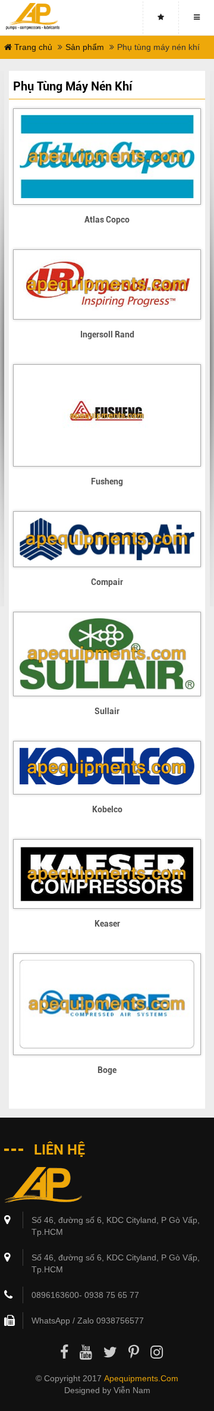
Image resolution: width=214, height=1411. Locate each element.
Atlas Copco (107, 219)
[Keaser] (107, 874)
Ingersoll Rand (107, 334)
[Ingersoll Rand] (107, 284)
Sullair (107, 711)
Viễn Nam (132, 1390)
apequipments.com (141, 1378)
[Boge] (107, 1004)
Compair (107, 582)
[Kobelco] (107, 767)
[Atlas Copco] (107, 156)
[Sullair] (107, 654)
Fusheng (107, 481)
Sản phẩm (84, 47)
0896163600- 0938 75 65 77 (85, 1295)
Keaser (107, 923)
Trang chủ (32, 47)
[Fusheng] (107, 415)
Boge (107, 1070)
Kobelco (107, 809)
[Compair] (107, 539)
